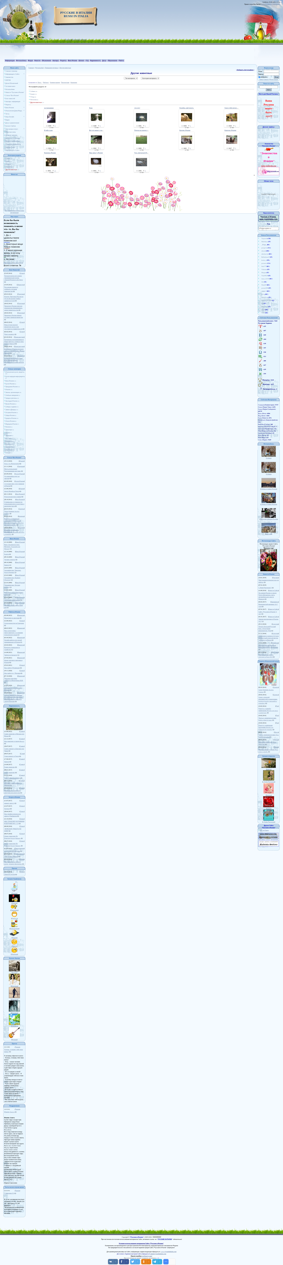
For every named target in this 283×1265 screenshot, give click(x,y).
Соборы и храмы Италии (269, 489)
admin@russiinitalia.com (158, 1254)
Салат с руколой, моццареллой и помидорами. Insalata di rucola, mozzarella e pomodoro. (267, 700)
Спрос (22, 621)
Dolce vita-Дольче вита (11, 464)
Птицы (7, 164)
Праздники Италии (11, 387)
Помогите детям (9, 874)
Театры (7, 433)
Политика (21, 294)
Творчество (9, 447)
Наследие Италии (11, 401)
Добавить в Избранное (272, 4)
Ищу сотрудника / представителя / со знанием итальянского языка (13, 633)
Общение (14, 954)
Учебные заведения (11, 395)
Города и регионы (11, 398)
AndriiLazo (264, 297)
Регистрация (76, 40)
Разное (14, 893)
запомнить (263, 77)
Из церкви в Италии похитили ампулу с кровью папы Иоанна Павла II (14, 351)
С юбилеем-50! (9, 1193)
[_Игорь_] (260, 245)
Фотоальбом (39, 68)
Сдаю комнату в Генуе (11, 756)
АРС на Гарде (264, 830)
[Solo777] (260, 266)
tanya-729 (188, 121)
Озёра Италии (10, 415)
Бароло (6, 565)
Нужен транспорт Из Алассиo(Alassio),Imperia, (12, 837)
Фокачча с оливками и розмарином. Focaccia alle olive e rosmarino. (14, 532)
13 (55, 171)
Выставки (8, 438)
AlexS (263, 310)
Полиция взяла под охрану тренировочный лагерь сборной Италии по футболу (13, 278)
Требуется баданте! (10, 655)
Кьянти (6, 554)
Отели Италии (10, 421)
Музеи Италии (10, 404)
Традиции (8, 435)
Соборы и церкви (10, 407)
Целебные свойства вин (12, 600)
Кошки (7, 161)
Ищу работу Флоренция (12, 668)
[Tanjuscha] (260, 238)
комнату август (9, 803)
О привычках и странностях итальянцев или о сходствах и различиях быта (14, 504)
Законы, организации (12, 392)
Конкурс (8, 453)
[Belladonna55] (260, 257)
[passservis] (260, 263)
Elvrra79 (142, 121)
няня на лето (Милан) (11, 857)
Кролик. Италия (184, 130)
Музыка (14, 1040)
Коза (90, 108)
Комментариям (55, 82)
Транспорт (8, 430)
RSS (262, 4)
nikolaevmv (265, 254)
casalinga (97, 123)
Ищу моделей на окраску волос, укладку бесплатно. (13, 863)
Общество (20, 285)
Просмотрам (65, 82)
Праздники (14, 910)
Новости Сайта (273, 590)
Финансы (21, 356)
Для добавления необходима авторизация (14, 212)
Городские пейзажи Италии (269, 519)
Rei (262, 303)
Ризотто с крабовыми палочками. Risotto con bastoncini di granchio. (265, 727)
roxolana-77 (187, 142)
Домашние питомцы (51, 68)
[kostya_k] (260, 260)
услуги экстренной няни (12, 851)
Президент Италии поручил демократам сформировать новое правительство (13, 308)
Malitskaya (264, 242)
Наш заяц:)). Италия (96, 153)
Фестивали (9, 444)
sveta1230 (97, 145)
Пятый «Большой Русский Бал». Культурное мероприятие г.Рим (267, 629)
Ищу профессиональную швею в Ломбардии (12, 815)
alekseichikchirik (266, 300)
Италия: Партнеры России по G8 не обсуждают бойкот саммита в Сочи (13, 299)
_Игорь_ (264, 245)
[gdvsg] (260, 294)
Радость (14, 918)
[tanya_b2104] (260, 279)
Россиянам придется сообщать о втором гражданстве (11, 289)
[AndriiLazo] (260, 297)
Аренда (6, 762)
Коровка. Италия (50, 153)
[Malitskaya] (260, 242)
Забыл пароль (264, 79)
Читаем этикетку (9, 560)
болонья (7, 809)
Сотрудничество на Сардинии (14, 623)
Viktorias (264, 269)
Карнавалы (9, 441)
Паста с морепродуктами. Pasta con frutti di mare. (268, 736)
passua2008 (265, 288)
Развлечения (14, 929)
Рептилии (8, 167)
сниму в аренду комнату (12, 778)
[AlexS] (260, 310)
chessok (263, 251)
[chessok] (260, 251)
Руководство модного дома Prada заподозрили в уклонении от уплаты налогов (14, 360)
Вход (84, 40)
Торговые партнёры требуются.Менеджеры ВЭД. (13, 680)
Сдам (22, 754)
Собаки (7, 159)
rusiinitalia (142, 144)
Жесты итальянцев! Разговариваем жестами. (12, 470)
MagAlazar (264, 307)
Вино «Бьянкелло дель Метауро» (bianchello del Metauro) (12, 547)
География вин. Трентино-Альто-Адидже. (12, 571)
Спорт (22, 273)
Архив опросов (18, 263)
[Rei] (260, 303)
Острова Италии (10, 412)
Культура (275, 624)
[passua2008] (260, 288)
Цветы (269, 769)
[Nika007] (260, 285)
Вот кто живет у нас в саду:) (98, 130)
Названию (73, 82)
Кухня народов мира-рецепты (15, 376)
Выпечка (21, 516)
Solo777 (264, 266)
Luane (52, 165)
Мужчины (14, 986)
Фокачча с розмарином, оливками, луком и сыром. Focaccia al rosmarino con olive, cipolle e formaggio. (14, 522)
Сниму (22, 731)
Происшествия (19, 337)
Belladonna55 (265, 257)
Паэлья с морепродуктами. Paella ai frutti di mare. (267, 719)
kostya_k (264, 260)
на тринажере (49, 108)
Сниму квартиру (9, 767)
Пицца (276, 740)
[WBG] (260, 313)
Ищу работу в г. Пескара (12, 673)
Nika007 (264, 285)
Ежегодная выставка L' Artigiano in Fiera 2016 (266, 656)
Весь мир (269, 534)
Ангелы (268, 795)
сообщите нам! (147, 1256)
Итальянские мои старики (12, 497)
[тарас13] (260, 291)
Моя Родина (9, 450)
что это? (137, 108)
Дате (39, 82)
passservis (264, 263)
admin (168, 1252)
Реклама (275, 578)
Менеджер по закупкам (11, 618)
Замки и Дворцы (10, 410)
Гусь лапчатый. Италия (142, 153)
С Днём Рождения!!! (265, 588)
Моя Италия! (20, 494)
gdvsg (263, 294)
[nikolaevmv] (260, 254)
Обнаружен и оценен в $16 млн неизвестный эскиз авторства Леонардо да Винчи (268, 638)
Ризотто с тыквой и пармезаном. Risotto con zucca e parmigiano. (268, 711)
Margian (264, 272)
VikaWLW (264, 276)
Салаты (21, 509)
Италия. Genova (9, 1112)
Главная (68, 40)
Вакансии (21, 615)
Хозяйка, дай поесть (186, 108)
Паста (276, 732)
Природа (14, 1026)
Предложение (19, 848)
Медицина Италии (11, 424)
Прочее (21, 859)
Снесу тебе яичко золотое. (234, 108)
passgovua (264, 248)
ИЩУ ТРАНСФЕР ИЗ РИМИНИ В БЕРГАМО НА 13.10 (14, 822)
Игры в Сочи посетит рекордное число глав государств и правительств (13, 327)
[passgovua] (260, 248)
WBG (263, 313)
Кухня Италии (9, 384)
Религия (8, 427)
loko (262, 282)
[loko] (260, 282)
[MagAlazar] (260, 307)
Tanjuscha (264, 238)
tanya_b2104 (265, 279)
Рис (277, 706)
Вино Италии (9, 381)
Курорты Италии (10, 418)
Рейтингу (46, 82)
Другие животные (11, 170)
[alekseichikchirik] (260, 300)
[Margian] (260, 272)
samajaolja (52, 120)
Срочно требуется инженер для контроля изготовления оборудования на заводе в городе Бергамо (13, 698)
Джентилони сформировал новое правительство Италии (268, 646)
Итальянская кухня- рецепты (14, 372)
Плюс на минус (9, 334)
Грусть (14, 946)
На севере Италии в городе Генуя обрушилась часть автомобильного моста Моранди (267, 596)
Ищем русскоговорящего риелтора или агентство (12, 792)
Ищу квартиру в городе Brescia (14, 741)
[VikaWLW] (260, 276)
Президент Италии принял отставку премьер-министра (13, 316)
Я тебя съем (48, 130)
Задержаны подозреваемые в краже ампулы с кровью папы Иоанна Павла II (14, 342)
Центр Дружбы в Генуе (11, 491)
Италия (7, 389)
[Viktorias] (260, 269)
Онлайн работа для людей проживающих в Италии (13, 641)
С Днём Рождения (269, 782)
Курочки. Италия (230, 130)
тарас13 (264, 291)
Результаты (8, 263)
